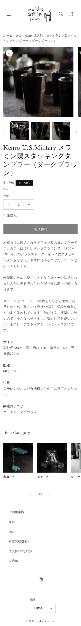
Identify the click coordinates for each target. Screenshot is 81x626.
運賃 (12, 522)
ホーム (8, 35)
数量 (6, 196)
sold (18, 35)
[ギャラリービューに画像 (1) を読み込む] (20, 131)
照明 (40, 477)
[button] (8, 14)
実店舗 (13, 561)
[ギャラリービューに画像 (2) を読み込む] (40, 131)
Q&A (12, 531)
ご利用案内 (16, 512)
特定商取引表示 (20, 541)
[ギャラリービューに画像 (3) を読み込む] (61, 131)
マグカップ (28, 412)
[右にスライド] (76, 132)
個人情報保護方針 (21, 551)
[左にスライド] (5, 132)
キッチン (10, 412)
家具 (6, 477)
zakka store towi (45, 621)
